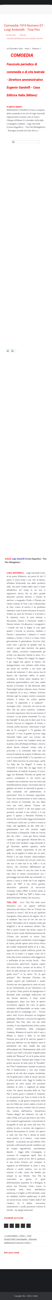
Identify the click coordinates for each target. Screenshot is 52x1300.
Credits (35, 1296)
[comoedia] (26, 240)
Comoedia (22, 35)
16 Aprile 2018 (10, 35)
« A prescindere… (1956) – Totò (17, 1235)
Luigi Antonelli (17, 558)
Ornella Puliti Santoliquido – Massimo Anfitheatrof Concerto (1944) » (20, 1241)
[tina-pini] (13, 449)
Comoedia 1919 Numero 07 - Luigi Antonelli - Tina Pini (25, 38)
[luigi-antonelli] (9, 449)
